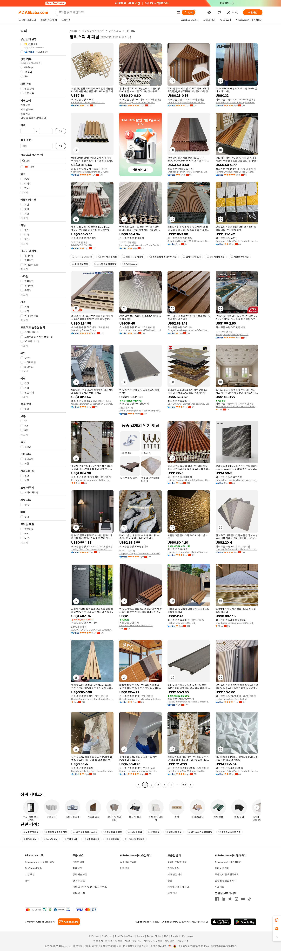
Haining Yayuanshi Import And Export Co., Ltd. (188, 480)
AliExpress (94, 936)
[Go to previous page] (138, 785)
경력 (27, 880)
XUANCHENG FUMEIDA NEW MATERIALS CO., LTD (92, 629)
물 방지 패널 (31, 839)
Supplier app (142, 921)
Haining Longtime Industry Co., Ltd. (137, 102)
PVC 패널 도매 (81, 264)
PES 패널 (155, 832)
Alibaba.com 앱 (170, 921)
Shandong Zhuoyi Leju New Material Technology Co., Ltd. (140, 699)
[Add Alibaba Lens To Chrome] (69, 921)
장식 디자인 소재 (193, 257)
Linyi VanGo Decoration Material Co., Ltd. (236, 549)
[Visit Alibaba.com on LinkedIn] (223, 899)
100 (184, 785)
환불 (169, 880)
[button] (178, 12)
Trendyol (175, 936)
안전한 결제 (78, 862)
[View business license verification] (169, 946)
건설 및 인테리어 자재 (93, 30)
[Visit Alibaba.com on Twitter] (230, 899)
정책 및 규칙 (79, 893)
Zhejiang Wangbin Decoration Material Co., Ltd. (140, 553)
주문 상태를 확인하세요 (227, 874)
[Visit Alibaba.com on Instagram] (236, 899)
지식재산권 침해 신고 (178, 886)
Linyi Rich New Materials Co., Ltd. (136, 625)
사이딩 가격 (114, 839)
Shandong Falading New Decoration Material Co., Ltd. (92, 771)
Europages (187, 936)
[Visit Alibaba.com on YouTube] (243, 899)
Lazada (140, 936)
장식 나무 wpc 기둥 (83, 257)
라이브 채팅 (173, 868)
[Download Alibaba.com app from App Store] (221, 921)
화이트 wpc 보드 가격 (231, 832)
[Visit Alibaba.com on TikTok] (249, 899)
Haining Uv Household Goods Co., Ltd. (235, 171)
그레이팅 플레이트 (136, 839)
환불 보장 (77, 868)
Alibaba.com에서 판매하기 (228, 862)
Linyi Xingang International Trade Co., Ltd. (140, 245)
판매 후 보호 (79, 880)
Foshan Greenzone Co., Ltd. (181, 623)
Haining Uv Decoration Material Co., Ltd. (187, 552)
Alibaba (73, 30)
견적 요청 (125, 868)
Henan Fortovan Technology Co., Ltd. (138, 771)
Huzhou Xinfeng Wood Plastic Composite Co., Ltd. (188, 701)
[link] (277, 920)
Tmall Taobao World (124, 936)
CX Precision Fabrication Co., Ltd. (88, 102)
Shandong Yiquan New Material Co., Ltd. (187, 171)
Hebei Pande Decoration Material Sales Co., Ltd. (237, 406)
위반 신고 (172, 893)
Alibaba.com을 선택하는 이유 (39, 862)
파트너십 (219, 886)
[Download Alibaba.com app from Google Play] (245, 921)
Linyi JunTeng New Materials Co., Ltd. (186, 102)
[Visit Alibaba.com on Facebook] (217, 899)
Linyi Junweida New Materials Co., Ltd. (90, 480)
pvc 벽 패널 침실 (217, 257)
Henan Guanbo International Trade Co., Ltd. (92, 699)
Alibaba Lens (43, 921)
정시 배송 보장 (80, 874)
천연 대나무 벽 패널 (134, 257)
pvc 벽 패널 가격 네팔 (106, 264)
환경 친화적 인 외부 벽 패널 (165, 257)
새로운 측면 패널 (241, 257)
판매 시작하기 (222, 868)
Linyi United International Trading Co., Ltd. (140, 330)
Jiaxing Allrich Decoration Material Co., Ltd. (92, 549)
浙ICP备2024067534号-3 (223, 946)
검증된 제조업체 (128, 862)
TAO (166, 936)
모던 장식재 (72, 839)
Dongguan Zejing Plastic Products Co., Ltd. (237, 241)
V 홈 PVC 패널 (32, 832)
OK (60, 131)
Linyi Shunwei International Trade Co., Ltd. (188, 404)
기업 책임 (30, 874)
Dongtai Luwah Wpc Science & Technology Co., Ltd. (188, 330)
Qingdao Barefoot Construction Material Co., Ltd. (92, 404)
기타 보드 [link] (130, 30)
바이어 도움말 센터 (177, 862)
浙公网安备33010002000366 (193, 946)
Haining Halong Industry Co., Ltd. (232, 334)
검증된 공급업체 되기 (225, 880)
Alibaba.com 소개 (34, 855)
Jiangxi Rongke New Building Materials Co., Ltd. (237, 102)
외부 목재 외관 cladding (86, 832)
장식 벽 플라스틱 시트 (57, 832)
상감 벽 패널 (136, 832)
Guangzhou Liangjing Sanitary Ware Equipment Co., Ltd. (237, 480)
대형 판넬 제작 (93, 839)
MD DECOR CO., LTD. (81, 245)
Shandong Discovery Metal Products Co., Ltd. (188, 241)
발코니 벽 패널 (175, 832)
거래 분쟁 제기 (174, 874)
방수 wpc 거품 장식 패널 (201, 832)
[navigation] (43, 408)
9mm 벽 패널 (52, 839)
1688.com (107, 936)
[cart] (219, 13)
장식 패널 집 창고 (114, 832)
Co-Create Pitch (33, 868)
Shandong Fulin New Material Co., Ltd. (90, 171)
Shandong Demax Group (83, 330)
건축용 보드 (115, 30)
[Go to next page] (191, 785)
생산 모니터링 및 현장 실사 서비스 (90, 886)
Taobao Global (154, 936)
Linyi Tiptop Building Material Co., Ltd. (234, 623)
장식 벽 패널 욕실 (109, 257)
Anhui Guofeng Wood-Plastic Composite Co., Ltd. (140, 410)
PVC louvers (131, 264)
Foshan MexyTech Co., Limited (231, 699)
